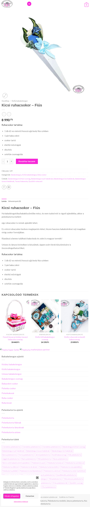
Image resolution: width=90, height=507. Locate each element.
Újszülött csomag (76, 483)
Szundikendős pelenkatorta (66, 475)
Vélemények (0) (14, 201)
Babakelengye (16, 175)
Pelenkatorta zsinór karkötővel (73, 471)
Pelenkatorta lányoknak (13, 427)
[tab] (4, 201)
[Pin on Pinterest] (9, 187)
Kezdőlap (5, 101)
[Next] (88, 323)
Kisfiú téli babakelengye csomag (45, 338)
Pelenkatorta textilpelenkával (31, 471)
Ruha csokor (42, 175)
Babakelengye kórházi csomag (19, 179)
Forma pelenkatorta (26, 455)
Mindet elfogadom (12, 496)
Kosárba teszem (27, 161)
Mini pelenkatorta (44, 459)
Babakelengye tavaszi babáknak (38, 451)
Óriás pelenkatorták (60, 483)
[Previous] (1, 323)
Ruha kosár (7, 403)
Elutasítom (30, 496)
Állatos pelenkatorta (43, 483)
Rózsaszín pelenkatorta (45, 475)
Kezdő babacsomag (59, 455)
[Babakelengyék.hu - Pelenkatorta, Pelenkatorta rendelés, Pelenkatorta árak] (13, 4)
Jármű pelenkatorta (42, 455)
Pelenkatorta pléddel (10, 471)
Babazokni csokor (10, 383)
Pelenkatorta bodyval (55, 463)
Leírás (4, 201)
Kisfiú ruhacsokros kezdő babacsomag (74, 338)
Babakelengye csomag (12, 379)
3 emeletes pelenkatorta (31, 447)
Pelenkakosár (8, 393)
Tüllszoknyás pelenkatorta (73, 479)
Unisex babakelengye (12, 374)
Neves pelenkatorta (60, 459)
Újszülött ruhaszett (35, 181)
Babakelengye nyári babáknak (42, 179)
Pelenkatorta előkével (10, 467)
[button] (37, 478)
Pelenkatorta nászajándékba (71, 467)
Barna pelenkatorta (9, 455)
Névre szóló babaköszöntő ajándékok (16, 463)
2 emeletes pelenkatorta (11, 447)
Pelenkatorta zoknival (52, 471)
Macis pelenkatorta (28, 459)
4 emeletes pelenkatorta (51, 447)
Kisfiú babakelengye (20, 101)
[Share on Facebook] (4, 187)
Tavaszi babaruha (21, 181)
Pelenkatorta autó (38, 463)
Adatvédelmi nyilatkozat (21, 501)
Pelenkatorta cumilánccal (74, 463)
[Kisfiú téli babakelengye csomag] (45, 315)
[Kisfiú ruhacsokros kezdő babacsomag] (74, 315)
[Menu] (29, 4)
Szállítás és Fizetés (66, 497)
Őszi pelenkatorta (49, 487)
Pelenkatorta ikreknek (29, 467)
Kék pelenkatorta (74, 455)
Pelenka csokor (9, 388)
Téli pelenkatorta (55, 479)
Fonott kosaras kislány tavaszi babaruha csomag (15, 338)
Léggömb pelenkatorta (10, 459)
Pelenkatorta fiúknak (11, 422)
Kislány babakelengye (12, 364)
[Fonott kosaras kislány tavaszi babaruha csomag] (15, 315)
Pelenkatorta (8, 418)
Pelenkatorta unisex (11, 432)
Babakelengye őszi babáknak (64, 179)
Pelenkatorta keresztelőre (48, 467)
